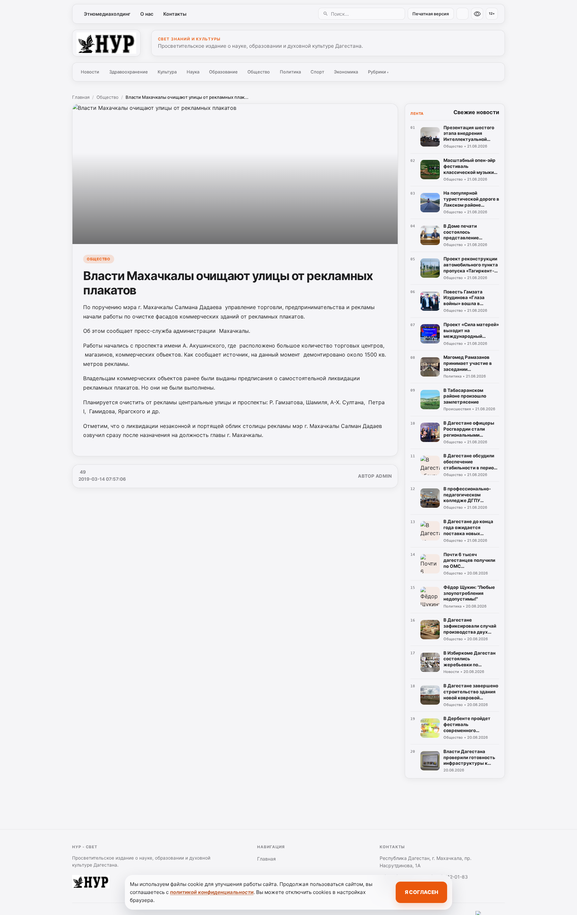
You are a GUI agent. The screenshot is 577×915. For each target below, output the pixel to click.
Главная (80, 97)
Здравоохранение (128, 71)
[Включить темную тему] (462, 14)
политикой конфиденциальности (211, 892)
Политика (290, 71)
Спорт (317, 71)
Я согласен (421, 892)
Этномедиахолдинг (107, 14)
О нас (146, 14)
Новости (90, 71)
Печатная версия (430, 13)
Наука (193, 71)
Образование (223, 71)
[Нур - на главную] (106, 43)
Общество (258, 71)
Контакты (174, 14)
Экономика (346, 71)
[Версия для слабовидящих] (477, 14)
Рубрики (378, 71)
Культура (167, 71)
